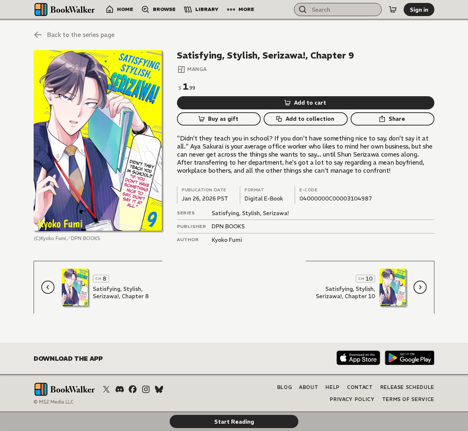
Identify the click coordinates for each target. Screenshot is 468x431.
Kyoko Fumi (227, 239)
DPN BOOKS (228, 226)
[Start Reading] (98, 140)
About (308, 387)
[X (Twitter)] (106, 389)
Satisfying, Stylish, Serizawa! (250, 213)
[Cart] (393, 9)
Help (332, 387)
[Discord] (119, 389)
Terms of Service (408, 399)
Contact (360, 387)
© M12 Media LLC (54, 402)
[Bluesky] (159, 389)
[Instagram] (145, 389)
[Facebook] (132, 389)
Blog (284, 387)
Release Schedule (407, 387)
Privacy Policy (352, 399)
